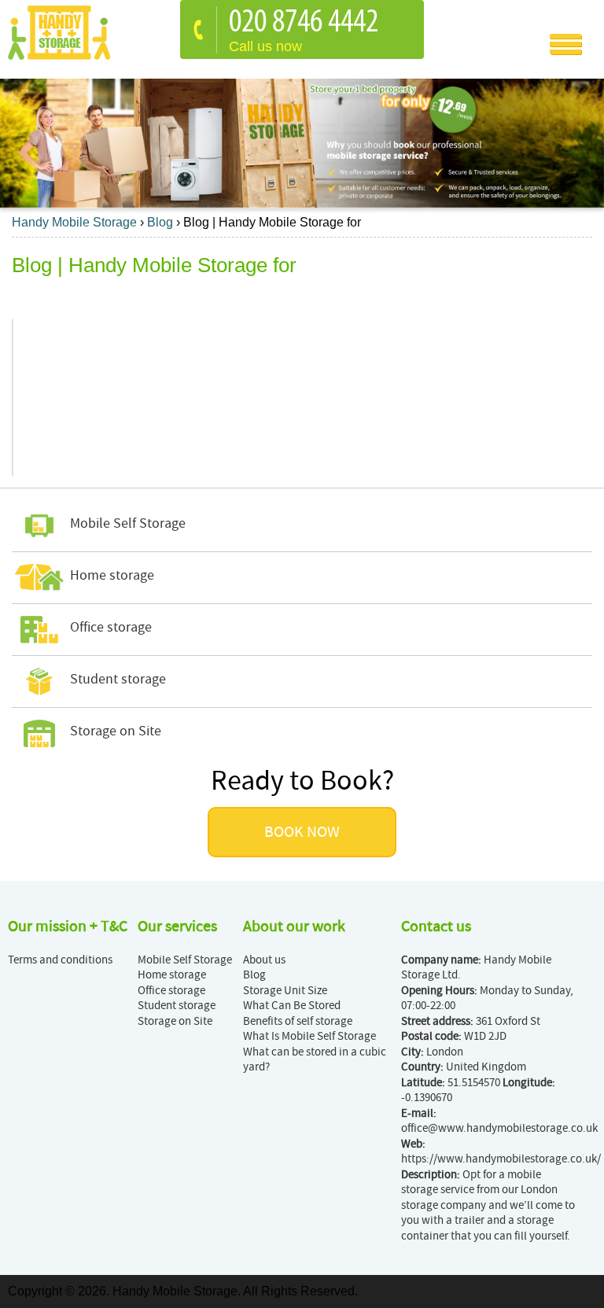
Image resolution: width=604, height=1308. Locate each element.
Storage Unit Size (285, 990)
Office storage (171, 990)
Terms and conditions (60, 959)
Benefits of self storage (297, 1021)
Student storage (176, 1005)
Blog (254, 974)
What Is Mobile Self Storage (309, 1036)
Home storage (172, 974)
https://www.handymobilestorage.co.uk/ (501, 1158)
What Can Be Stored (292, 1005)
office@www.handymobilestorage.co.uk (499, 1128)
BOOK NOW (302, 832)
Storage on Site (175, 1021)
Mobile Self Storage (185, 959)
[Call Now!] (307, 23)
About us (264, 959)
